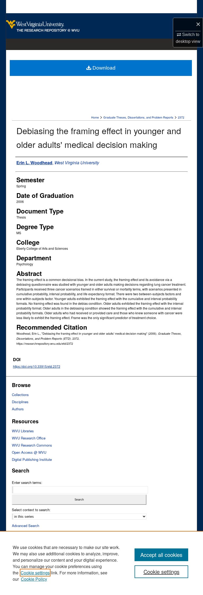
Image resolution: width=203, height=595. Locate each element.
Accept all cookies (161, 554)
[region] (101, 563)
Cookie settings (35, 573)
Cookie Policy (34, 579)
